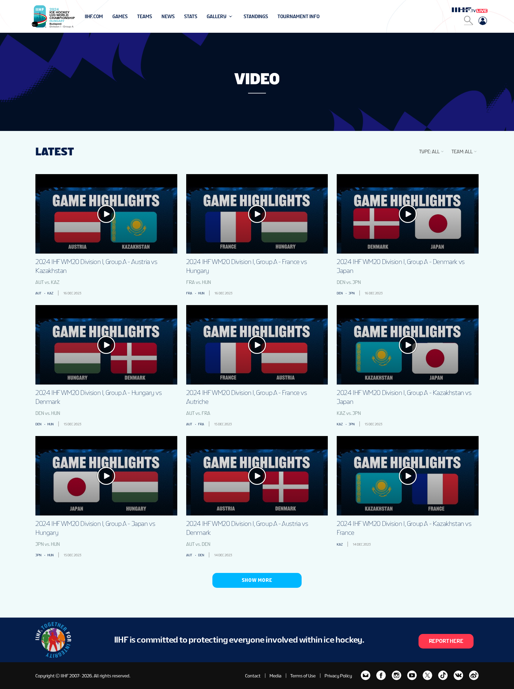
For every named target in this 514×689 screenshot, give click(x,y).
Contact (253, 675)
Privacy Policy (338, 675)
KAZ (50, 293)
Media (275, 675)
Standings (256, 16)
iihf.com (94, 16)
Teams (144, 16)
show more (257, 580)
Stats (190, 16)
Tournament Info (298, 16)
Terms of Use (303, 675)
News (168, 16)
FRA (189, 293)
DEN (340, 293)
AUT (38, 293)
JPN (352, 293)
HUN (201, 293)
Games (120, 16)
